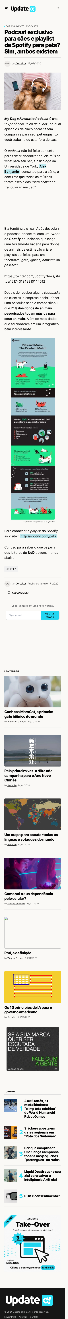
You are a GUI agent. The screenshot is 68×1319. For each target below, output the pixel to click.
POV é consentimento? (42, 1196)
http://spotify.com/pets (38, 536)
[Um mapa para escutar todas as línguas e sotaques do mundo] (32, 814)
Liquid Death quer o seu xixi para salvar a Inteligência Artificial (42, 1175)
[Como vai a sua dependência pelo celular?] (32, 874)
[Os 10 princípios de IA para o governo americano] (32, 987)
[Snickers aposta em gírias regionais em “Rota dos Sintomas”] (10, 1132)
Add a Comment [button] (21, 592)
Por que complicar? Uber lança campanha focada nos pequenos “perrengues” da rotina (42, 1154)
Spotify (11, 569)
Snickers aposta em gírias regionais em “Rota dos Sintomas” (40, 1132)
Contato (34, 1317)
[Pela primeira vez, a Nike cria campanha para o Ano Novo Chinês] (32, 751)
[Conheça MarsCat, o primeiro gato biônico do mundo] (32, 692)
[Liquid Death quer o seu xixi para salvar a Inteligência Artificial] (10, 1175)
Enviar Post (10, 1317)
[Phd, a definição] (32, 933)
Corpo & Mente (15, 26)
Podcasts (32, 26)
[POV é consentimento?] (10, 1196)
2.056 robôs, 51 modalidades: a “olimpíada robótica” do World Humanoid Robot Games (40, 1108)
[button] (6, 8)
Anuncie (23, 1317)
